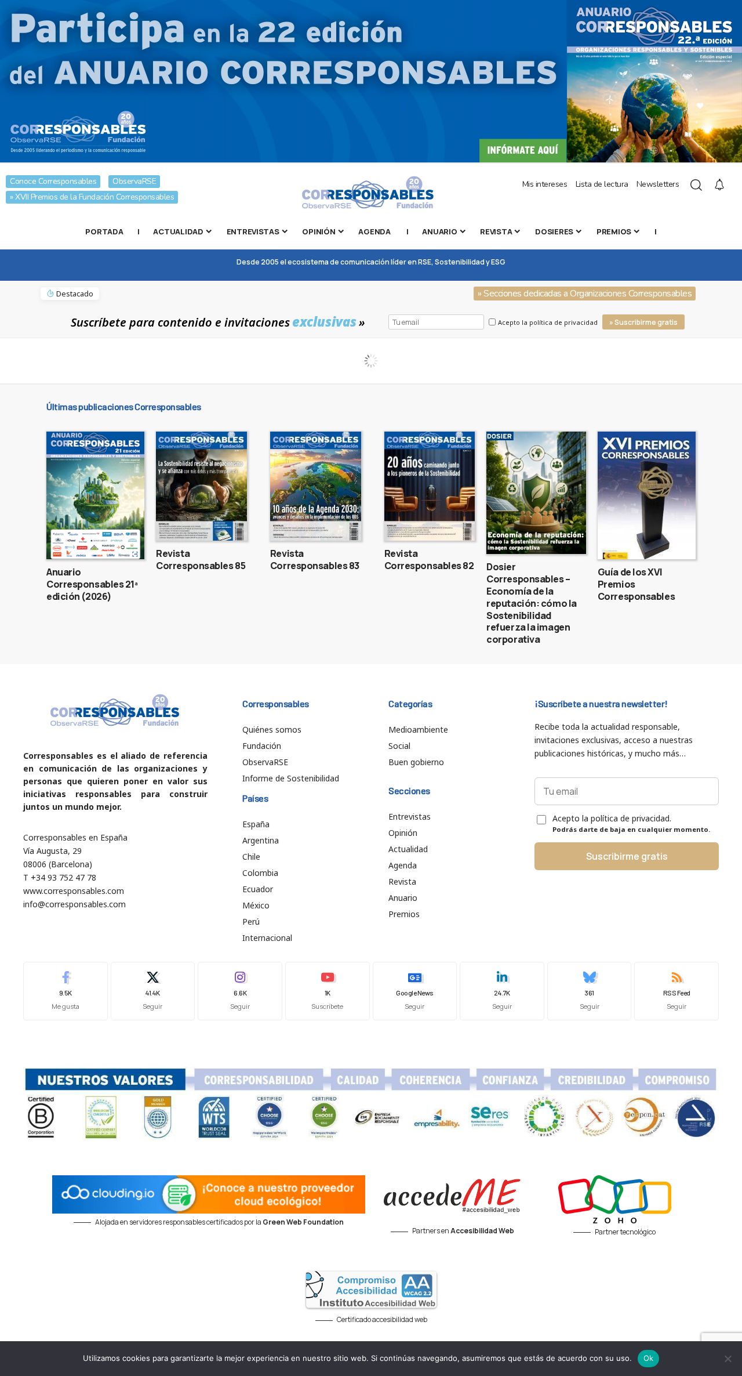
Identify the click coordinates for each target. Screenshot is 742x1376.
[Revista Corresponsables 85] (201, 486)
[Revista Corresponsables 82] (429, 486)
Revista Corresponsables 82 (429, 559)
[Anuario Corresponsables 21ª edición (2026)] (95, 495)
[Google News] (415, 991)
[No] (727, 1358)
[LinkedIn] (502, 991)
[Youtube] (327, 991)
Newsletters (657, 184)
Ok (648, 1358)
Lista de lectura (602, 184)
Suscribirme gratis (627, 856)
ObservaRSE (134, 181)
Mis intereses (545, 184)
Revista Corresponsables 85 (200, 559)
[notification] (719, 185)
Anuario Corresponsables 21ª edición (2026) (92, 584)
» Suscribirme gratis (643, 322)
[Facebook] (65, 991)
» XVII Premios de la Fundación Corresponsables (92, 196)
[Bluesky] (589, 991)
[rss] (676, 991)
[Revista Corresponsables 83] (315, 486)
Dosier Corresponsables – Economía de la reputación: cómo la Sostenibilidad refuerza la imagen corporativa (531, 603)
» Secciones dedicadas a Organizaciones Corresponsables (585, 293)
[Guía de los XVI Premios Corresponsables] (647, 495)
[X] (153, 991)
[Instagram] (240, 991)
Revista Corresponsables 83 (314, 559)
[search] (696, 185)
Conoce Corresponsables (53, 181)
